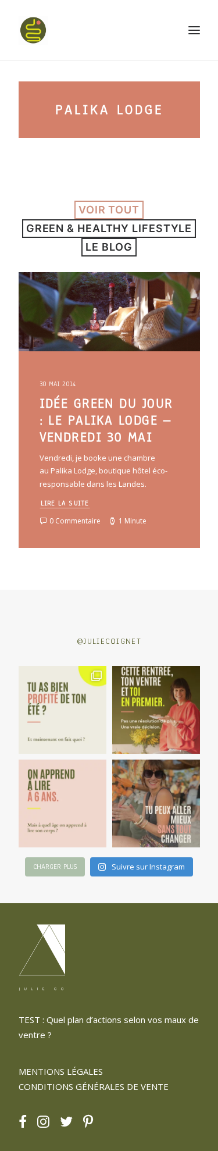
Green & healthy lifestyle (109, 228)
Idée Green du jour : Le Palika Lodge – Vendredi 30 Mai (106, 420)
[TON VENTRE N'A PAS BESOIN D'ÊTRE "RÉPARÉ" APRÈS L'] (62, 710)
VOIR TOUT (109, 210)
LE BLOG (108, 247)
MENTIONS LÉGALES (61, 1071)
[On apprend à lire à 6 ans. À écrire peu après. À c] (62, 803)
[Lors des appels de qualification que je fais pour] (156, 803)
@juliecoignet (109, 641)
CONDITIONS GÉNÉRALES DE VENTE (94, 1086)
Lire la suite (64, 503)
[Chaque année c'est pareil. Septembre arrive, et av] (156, 710)
